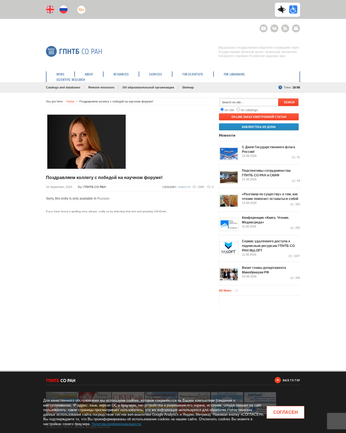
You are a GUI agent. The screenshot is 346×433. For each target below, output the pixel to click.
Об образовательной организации (148, 87)
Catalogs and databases (63, 87)
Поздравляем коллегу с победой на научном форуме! (104, 177)
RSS (284, 26)
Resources (121, 74)
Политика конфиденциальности (116, 424)
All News (225, 290)
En (50, 9)
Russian (103, 198)
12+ (80, 7)
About (89, 74)
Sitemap (188, 87)
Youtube (264, 26)
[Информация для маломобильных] (293, 9)
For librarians (234, 74)
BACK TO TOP (291, 380)
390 (297, 227)
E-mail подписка (296, 28)
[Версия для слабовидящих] (283, 9)
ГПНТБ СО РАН (95, 187)
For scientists (192, 74)
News (60, 74)
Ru (63, 9)
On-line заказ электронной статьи (258, 117)
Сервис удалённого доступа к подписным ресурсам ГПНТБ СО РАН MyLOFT (268, 245)
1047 (297, 255)
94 (298, 180)
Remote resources (101, 87)
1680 (201, 187)
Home (70, 101)
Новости (184, 187)
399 (297, 277)
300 (297, 204)
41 (298, 157)
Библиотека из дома (259, 127)
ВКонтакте (274, 26)
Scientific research (70, 79)
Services (155, 74)
